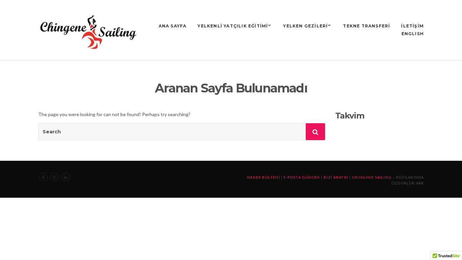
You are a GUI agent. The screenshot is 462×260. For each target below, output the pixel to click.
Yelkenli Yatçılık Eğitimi (233, 25)
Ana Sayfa (173, 25)
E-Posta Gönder (301, 177)
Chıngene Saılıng (372, 177)
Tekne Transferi (366, 25)
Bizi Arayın (336, 177)
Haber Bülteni (263, 177)
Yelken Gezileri (305, 25)
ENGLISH (412, 33)
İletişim (412, 25)
